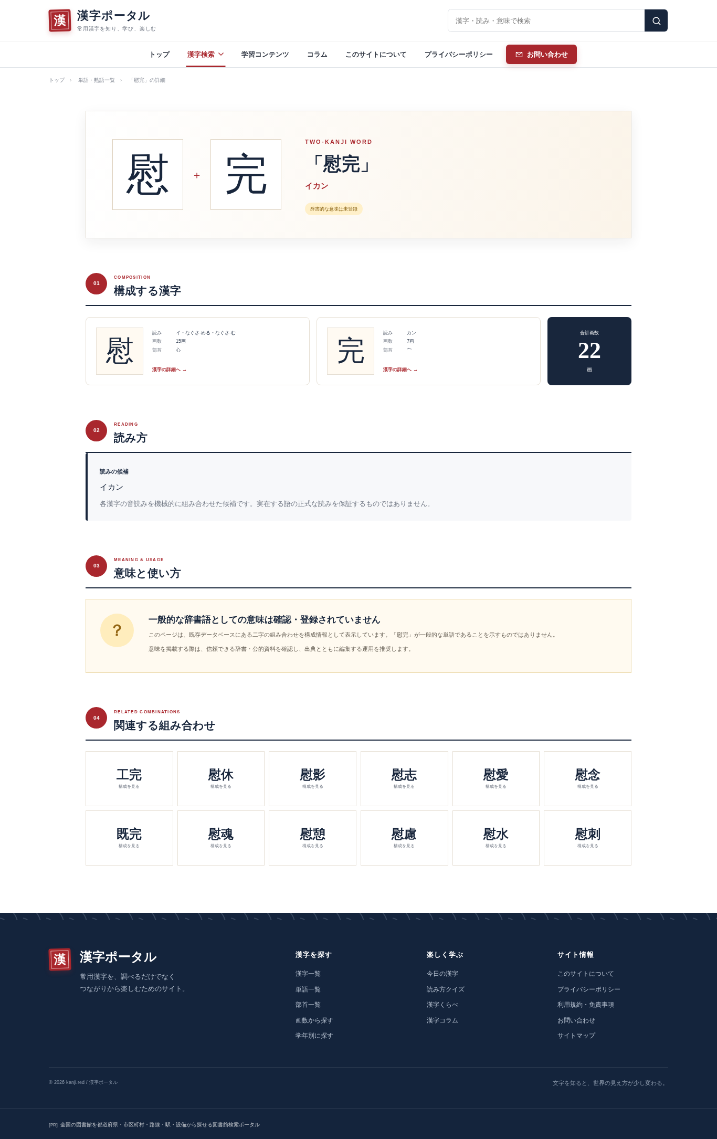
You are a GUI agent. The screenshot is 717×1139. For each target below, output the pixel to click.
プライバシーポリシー (459, 54)
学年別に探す (314, 1035)
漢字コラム (442, 1020)
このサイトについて (376, 54)
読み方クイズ (446, 989)
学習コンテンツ (265, 54)
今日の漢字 (442, 973)
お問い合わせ (576, 1020)
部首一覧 (308, 1004)
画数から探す (314, 1020)
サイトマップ (576, 1035)
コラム (317, 54)
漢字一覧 (308, 973)
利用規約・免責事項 (585, 1004)
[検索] (656, 20)
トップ (159, 54)
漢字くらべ (442, 1004)
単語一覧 (308, 989)
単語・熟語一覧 (96, 80)
